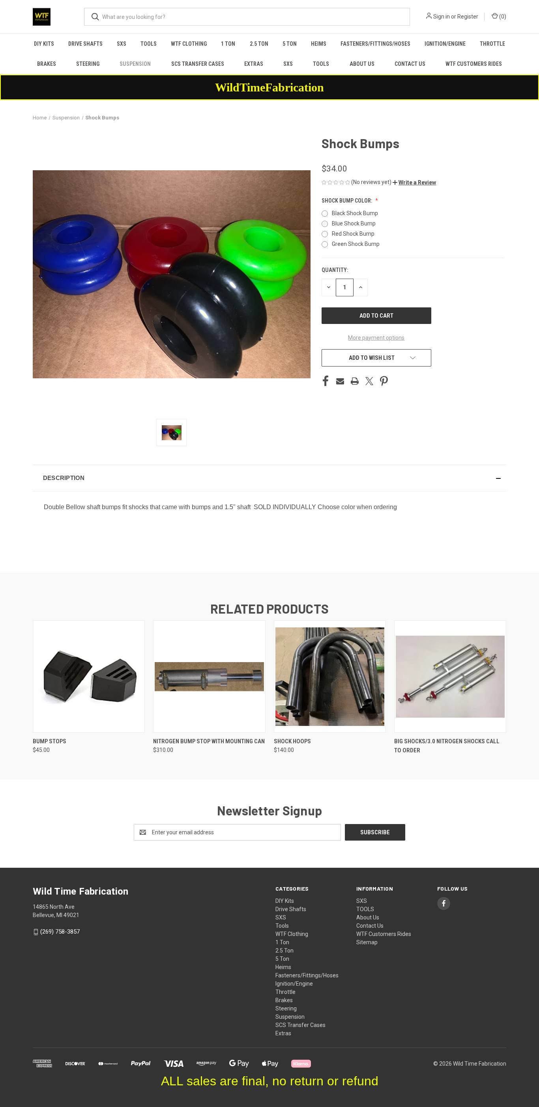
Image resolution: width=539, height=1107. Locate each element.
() (502, 16)
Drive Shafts (85, 44)
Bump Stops (49, 741)
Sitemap (367, 942)
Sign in (441, 16)
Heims (318, 44)
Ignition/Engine (445, 44)
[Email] (340, 381)
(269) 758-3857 (60, 931)
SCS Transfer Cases (197, 64)
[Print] (355, 381)
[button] (414, 182)
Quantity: (335, 270)
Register (467, 16)
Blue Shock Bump (354, 223)
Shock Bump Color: (347, 200)
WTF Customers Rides (473, 64)
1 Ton (228, 44)
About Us (362, 64)
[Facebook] (325, 381)
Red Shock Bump (353, 234)
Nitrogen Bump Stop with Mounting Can (209, 741)
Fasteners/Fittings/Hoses (375, 44)
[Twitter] (369, 381)
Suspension (135, 64)
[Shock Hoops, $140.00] (329, 676)
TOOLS (321, 64)
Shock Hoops (292, 741)
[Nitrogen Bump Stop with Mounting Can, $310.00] (209, 676)
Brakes (46, 64)
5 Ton (290, 44)
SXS (121, 44)
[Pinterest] (384, 381)
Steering (87, 64)
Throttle (492, 44)
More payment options (376, 338)
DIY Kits (44, 44)
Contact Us (410, 64)
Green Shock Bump (356, 244)
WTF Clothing (189, 44)
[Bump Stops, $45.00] (88, 676)
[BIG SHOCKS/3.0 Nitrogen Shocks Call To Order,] (450, 676)
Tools (148, 44)
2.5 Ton (259, 44)
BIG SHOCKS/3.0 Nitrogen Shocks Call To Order (447, 746)
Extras (253, 64)
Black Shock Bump (355, 213)
